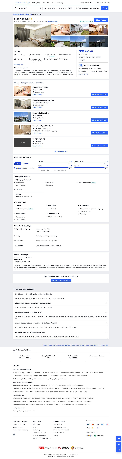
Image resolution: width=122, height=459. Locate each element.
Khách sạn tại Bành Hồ (92, 345)
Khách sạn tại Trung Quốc (63, 345)
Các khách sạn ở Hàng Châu (20, 404)
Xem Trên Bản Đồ (83, 74)
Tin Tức (35, 427)
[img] (32, 35)
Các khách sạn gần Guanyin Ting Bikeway (73, 388)
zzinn (91, 372)
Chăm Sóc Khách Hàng (19, 424)
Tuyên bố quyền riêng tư (40, 435)
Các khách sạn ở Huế (52, 404)
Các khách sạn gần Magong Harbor (22, 385)
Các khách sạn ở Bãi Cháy (82, 404)
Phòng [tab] (16, 83)
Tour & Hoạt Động (57, 2)
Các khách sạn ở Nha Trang (86, 398)
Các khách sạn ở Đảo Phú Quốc (83, 401)
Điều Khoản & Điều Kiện (39, 432)
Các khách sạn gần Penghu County (57, 375)
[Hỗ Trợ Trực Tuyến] (118, 449)
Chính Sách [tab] (39, 83)
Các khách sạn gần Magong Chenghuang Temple (53, 378)
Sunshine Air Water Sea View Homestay (69, 372)
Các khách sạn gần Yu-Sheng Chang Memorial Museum (50, 391)
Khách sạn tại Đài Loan (78, 345)
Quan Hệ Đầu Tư (58, 424)
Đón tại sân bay (51, 182)
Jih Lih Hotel (85, 372)
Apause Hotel (54, 372)
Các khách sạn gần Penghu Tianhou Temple (35, 375)
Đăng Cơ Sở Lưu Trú (59, 432)
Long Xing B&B (21, 19)
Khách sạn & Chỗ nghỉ (23, 2)
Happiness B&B (26, 372)
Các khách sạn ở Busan (49, 401)
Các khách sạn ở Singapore (66, 404)
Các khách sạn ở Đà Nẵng (54, 398)
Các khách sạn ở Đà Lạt (35, 401)
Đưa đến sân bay (20, 185)
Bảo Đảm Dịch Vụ (17, 427)
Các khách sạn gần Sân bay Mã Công (76, 391)
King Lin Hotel (45, 372)
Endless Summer (35, 372)
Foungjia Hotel (16, 372)
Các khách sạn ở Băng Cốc (20, 401)
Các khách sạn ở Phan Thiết (37, 404)
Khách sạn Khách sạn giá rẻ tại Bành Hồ (23, 411)
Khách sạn (52, 345)
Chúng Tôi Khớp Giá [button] (87, 21)
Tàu (43, 2)
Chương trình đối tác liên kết (61, 430)
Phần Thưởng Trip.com (60, 427)
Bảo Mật (56, 435)
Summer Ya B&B (98, 372)
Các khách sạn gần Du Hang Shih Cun (78, 375)
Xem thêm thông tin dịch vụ (20, 430)
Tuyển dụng (36, 430)
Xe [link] (48, 2)
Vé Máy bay (36, 2)
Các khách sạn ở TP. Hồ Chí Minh (22, 398)
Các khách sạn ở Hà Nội (38, 398)
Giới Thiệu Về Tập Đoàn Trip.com (42, 438)
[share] (118, 444)
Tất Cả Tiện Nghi (18, 64)
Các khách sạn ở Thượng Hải (70, 398)
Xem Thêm (17, 76)
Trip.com (45, 345)
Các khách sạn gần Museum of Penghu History (25, 378)
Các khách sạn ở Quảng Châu (65, 401)
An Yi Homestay (17, 375)
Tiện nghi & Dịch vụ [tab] (27, 83)
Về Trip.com (36, 424)
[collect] (118, 438)
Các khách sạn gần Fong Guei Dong (51, 388)
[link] (86, 2)
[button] (66, 3)
